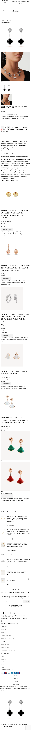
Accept (3, 693)
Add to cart (15, 127)
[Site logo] (15, 10)
